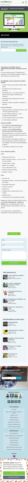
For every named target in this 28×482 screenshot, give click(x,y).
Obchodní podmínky (14, 444)
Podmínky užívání (14, 442)
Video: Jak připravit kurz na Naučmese (14, 435)
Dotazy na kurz (14, 233)
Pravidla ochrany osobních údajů (14, 449)
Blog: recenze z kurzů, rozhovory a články (14, 412)
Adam (20, 398)
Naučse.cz (6, 2)
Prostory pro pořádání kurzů (14, 424)
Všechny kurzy (4, 8)
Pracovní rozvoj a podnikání (17, 8)
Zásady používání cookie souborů (14, 447)
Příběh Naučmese (14, 417)
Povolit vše (14, 473)
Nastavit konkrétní (14, 477)
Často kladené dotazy (14, 438)
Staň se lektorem (14, 433)
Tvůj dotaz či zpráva (6, 250)
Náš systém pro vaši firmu (14, 422)
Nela (8, 398)
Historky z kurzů (14, 415)
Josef (12, 398)
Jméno (3, 239)
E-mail (3, 245)
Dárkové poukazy (14, 440)
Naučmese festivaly (14, 419)
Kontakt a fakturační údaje (14, 426)
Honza (16, 398)
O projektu (14, 409)
